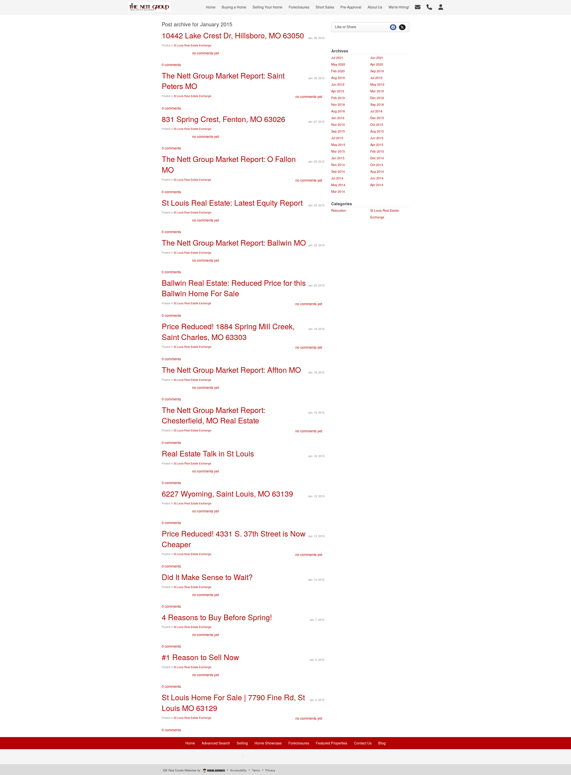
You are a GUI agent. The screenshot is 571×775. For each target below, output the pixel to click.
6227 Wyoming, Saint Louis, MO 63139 (227, 493)
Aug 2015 (377, 131)
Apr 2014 (376, 184)
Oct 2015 (376, 124)
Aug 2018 (338, 111)
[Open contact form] (417, 6)
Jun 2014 (376, 178)
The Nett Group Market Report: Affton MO (231, 369)
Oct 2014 (376, 164)
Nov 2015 (338, 124)
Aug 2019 (338, 77)
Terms (256, 770)
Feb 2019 (338, 97)
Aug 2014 (377, 171)
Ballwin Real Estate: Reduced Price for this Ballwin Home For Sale (234, 288)
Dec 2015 (377, 118)
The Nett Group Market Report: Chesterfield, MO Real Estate (213, 415)
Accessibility (238, 770)
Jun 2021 (376, 57)
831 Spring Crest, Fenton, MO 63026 (223, 118)
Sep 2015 (338, 131)
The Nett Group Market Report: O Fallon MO (229, 164)
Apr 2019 (337, 91)
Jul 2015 (337, 138)
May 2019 (377, 84)
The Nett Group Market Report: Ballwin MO (234, 242)
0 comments (171, 64)
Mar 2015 (338, 151)
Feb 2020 (338, 71)
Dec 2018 (377, 97)
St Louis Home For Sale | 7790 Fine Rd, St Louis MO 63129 (233, 702)
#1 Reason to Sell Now (200, 656)
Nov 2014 (338, 164)
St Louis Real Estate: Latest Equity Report (232, 202)
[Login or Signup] (440, 6)
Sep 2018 (377, 104)
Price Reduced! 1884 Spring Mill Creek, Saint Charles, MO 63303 (228, 331)
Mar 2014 (338, 191)
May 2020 (338, 64)
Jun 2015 (376, 138)
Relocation (338, 210)
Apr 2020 (376, 64)
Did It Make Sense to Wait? (207, 576)
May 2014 (338, 184)
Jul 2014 (337, 178)
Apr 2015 (376, 144)
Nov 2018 (338, 104)
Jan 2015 (337, 158)
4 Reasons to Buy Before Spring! (217, 616)
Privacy (270, 770)
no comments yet (205, 53)
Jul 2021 (337, 57)
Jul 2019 (376, 77)
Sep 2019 (377, 71)
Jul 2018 (376, 111)
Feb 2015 (377, 151)
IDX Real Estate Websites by (182, 770)
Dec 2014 (377, 158)
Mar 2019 (377, 91)
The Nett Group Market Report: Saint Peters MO (223, 80)
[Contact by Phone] (429, 6)
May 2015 (338, 144)
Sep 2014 (338, 171)
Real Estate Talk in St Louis (208, 453)
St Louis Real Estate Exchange (192, 45)
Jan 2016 (337, 118)
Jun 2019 (337, 84)
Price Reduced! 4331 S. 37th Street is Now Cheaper (234, 538)
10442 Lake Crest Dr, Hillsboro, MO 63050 (233, 35)
